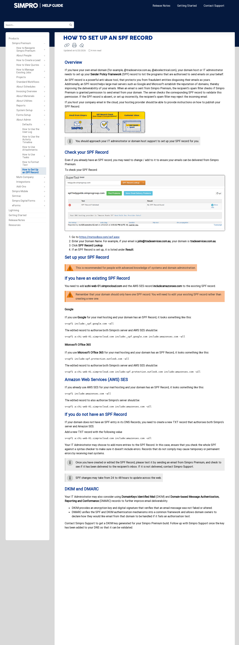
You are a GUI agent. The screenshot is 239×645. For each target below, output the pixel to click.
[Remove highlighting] (81, 45)
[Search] (71, 25)
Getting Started (187, 5)
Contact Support (214, 5)
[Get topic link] (66, 45)
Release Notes (161, 5)
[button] (45, 38)
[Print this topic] (74, 45)
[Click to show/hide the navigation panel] (51, 290)
